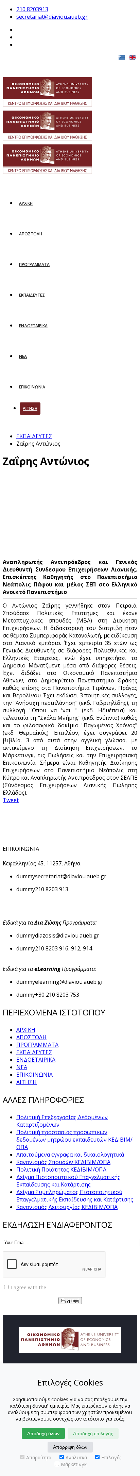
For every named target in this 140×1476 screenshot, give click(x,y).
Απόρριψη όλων (70, 1447)
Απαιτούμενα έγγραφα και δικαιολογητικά (70, 1154)
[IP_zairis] (56, 516)
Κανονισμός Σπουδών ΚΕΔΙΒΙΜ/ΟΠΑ (63, 1162)
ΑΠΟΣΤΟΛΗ (30, 234)
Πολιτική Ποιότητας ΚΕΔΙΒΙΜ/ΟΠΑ (61, 1169)
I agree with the (43, 1287)
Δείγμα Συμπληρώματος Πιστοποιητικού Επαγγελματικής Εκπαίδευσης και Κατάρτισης (74, 1195)
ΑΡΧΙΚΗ (26, 203)
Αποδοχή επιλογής (93, 1433)
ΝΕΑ (23, 356)
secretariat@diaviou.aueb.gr (52, 16)
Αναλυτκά (76, 1457)
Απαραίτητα (38, 1457)
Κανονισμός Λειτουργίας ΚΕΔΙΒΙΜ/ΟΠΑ (67, 1207)
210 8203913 (32, 9)
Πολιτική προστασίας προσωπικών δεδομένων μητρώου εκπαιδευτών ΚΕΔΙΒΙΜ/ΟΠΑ (74, 1139)
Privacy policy (62, 1287)
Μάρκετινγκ (74, 1464)
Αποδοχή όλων (43, 1433)
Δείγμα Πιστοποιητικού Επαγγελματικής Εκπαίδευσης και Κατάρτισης (68, 1180)
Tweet (11, 800)
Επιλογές (111, 1457)
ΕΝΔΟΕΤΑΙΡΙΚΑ (33, 326)
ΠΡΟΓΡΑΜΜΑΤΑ (34, 264)
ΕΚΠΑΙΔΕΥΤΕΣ (32, 295)
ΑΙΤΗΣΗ (30, 408)
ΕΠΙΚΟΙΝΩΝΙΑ (32, 387)
